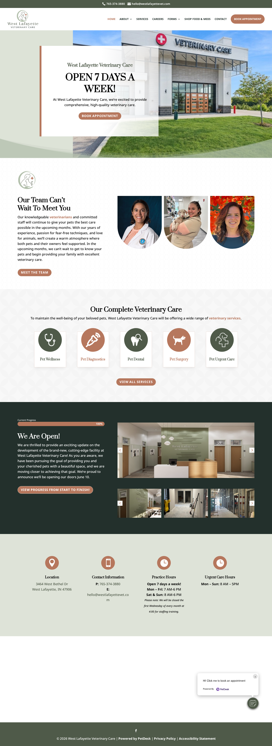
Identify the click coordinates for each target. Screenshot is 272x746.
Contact (221, 19)
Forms (172, 19)
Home (111, 19)
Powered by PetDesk (134, 738)
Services (142, 19)
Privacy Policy (165, 738)
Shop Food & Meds (197, 19)
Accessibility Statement (197, 738)
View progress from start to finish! (55, 490)
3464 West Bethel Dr (52, 584)
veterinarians (61, 217)
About (124, 19)
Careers (158, 19)
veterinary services (225, 318)
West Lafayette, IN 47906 (52, 589)
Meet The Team (34, 272)
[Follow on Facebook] (136, 731)
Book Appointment (247, 19)
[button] (119, 450)
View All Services (136, 382)
